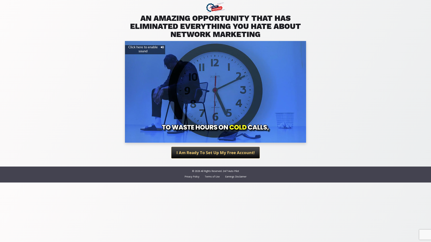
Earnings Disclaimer (235, 176)
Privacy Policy (192, 176)
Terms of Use (212, 176)
